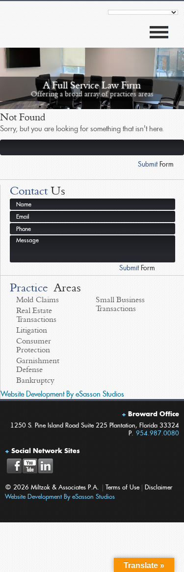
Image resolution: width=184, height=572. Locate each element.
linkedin (45, 465)
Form (156, 164)
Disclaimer (158, 487)
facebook (14, 465)
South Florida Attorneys (41, 32)
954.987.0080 (157, 433)
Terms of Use (122, 487)
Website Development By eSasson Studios (62, 394)
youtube (29, 465)
